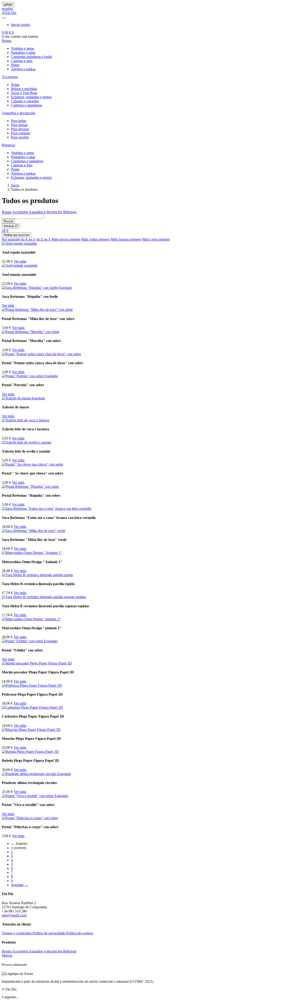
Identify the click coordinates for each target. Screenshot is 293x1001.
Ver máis (20, 261)
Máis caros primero (156, 239)
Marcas (7, 955)
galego (8, 4)
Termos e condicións (17, 933)
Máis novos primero (66, 239)
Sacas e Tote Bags (24, 93)
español (7, 9)
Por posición (11, 239)
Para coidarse (20, 133)
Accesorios (20, 212)
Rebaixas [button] (8, 145)
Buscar (8, 221)
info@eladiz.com (14, 915)
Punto (15, 65)
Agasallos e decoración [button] (18, 113)
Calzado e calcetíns (25, 101)
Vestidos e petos (22, 48)
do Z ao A (43, 239)
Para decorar (20, 129)
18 (3, 230)
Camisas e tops (22, 61)
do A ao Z (28, 239)
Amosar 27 (11, 226)
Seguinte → (19, 885)
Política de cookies (79, 933)
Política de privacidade (49, 933)
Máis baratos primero (126, 239)
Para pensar (19, 125)
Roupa (6, 212)
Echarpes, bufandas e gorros (31, 97)
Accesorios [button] (10, 77)
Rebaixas (69, 212)
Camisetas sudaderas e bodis (31, 57)
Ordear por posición (17, 235)
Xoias (15, 85)
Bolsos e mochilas (24, 89)
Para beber (18, 121)
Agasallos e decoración (45, 212)
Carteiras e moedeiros (26, 105)
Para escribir (20, 137)
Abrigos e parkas (23, 69)
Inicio (15, 185)
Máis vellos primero (95, 239)
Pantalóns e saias (23, 52)
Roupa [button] (6, 41)
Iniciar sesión (20, 25)
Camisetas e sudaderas (27, 161)
